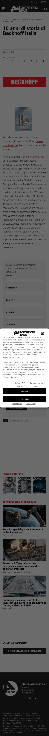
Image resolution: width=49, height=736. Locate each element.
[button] (42, 333)
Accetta (24, 391)
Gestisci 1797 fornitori (20, 384)
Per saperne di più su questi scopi (37, 384)
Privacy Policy (31, 404)
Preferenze (24, 399)
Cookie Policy (17, 404)
